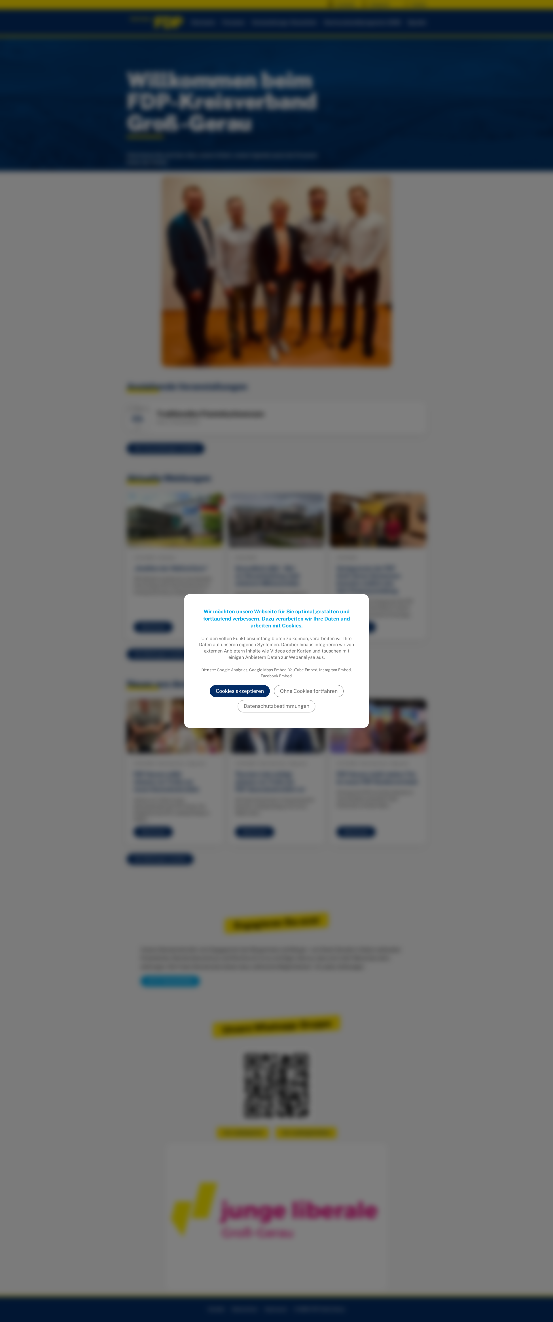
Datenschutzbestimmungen (276, 706)
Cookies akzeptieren (240, 691)
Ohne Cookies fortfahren (309, 691)
